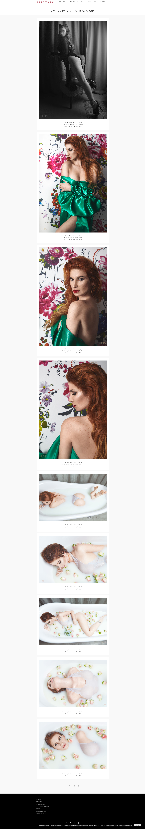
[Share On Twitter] (69, 786)
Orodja (96, 1)
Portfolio (62, 1)
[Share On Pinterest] (74, 786)
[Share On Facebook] (65, 786)
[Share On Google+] (79, 786)
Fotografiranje (72, 1)
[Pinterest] (70, 823)
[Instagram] (74, 823)
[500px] (78, 823)
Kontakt (88, 1)
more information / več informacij (125, 825)
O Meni (82, 1)
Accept (137, 825)
